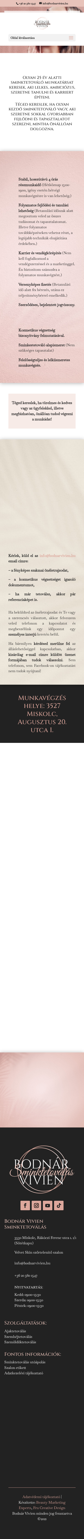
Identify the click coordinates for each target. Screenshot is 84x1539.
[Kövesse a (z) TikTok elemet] (59, 1205)
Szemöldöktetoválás (20, 1342)
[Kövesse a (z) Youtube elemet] (47, 1205)
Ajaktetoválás (15, 1331)
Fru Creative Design (49, 1507)
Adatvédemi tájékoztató (41, 1496)
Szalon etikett (15, 1367)
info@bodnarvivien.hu (58, 555)
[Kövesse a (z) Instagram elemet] (36, 1205)
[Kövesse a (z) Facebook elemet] (25, 1205)
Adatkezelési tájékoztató (23, 1373)
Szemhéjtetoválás (18, 1336)
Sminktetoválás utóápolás (24, 1362)
